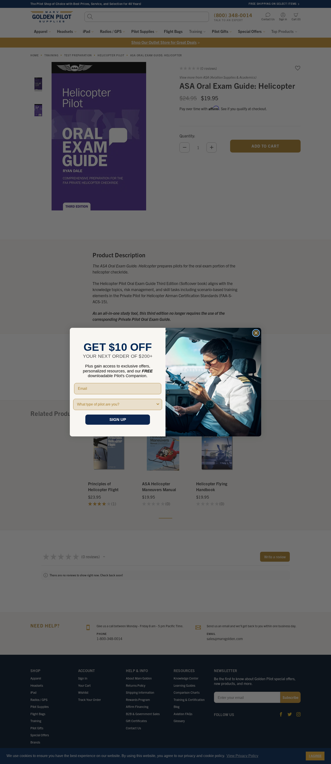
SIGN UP (117, 419)
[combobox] (116, 404)
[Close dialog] (256, 333)
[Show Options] (158, 404)
